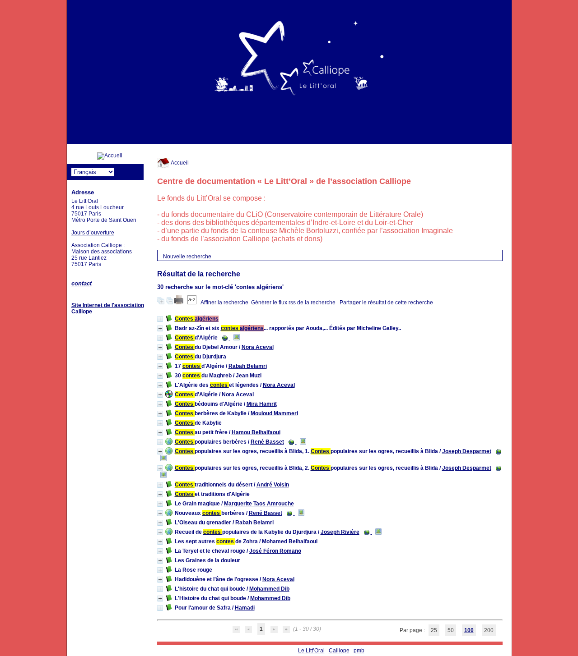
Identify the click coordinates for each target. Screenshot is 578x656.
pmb (359, 650)
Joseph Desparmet (466, 451)
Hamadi (245, 608)
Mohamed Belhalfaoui (289, 541)
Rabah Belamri (247, 366)
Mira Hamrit (262, 404)
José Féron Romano (275, 551)
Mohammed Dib (269, 589)
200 (489, 630)
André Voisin (272, 485)
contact (81, 283)
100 (469, 630)
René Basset (267, 442)
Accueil (179, 163)
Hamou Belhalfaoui (256, 432)
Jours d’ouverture (92, 232)
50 (450, 630)
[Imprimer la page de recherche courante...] (179, 302)
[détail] (160, 319)
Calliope (339, 650)
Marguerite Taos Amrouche (259, 503)
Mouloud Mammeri (274, 413)
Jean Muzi (248, 375)
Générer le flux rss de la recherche (293, 302)
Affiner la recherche (224, 302)
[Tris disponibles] (192, 302)
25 (434, 630)
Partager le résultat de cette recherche (386, 302)
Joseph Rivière (340, 532)
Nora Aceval (258, 347)
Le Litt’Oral (311, 650)
